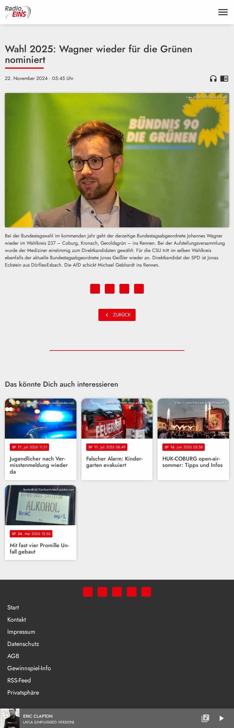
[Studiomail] (131, 592)
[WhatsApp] (88, 592)
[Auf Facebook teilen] (95, 289)
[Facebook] (102, 592)
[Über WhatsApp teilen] (124, 289)
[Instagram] (117, 592)
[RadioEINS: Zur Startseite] (109, 12)
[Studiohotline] (146, 592)
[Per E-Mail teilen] (139, 289)
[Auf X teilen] (110, 289)
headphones (213, 78)
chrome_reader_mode (224, 78)
